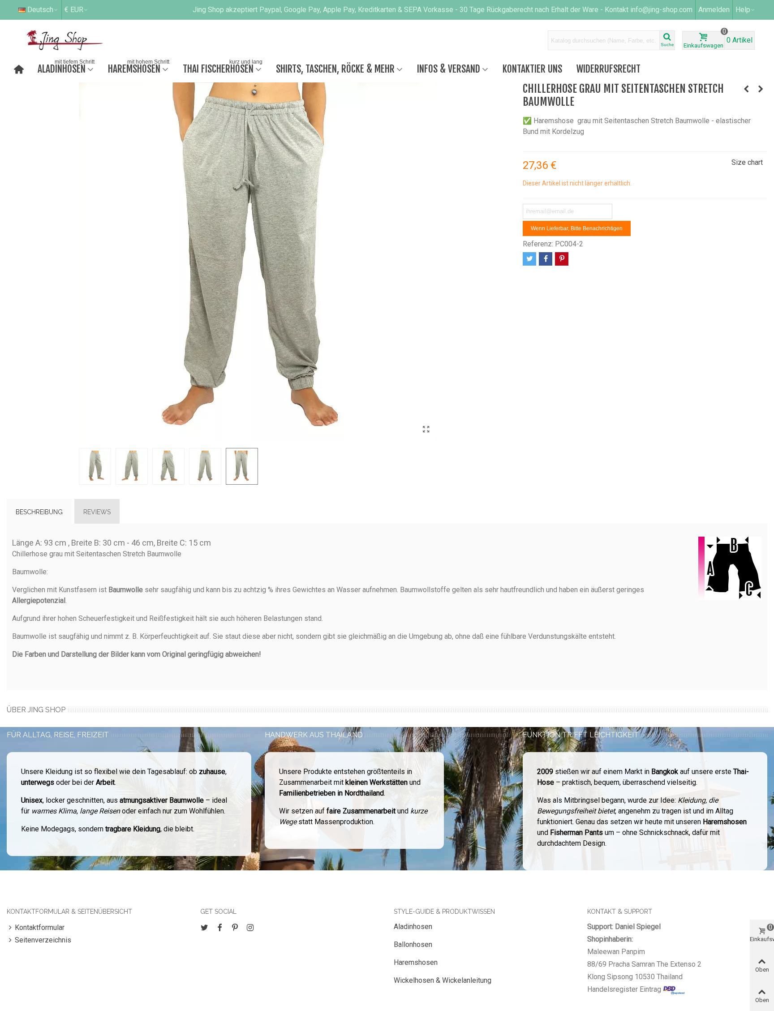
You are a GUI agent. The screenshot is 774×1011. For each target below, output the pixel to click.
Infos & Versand (448, 69)
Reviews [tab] (97, 512)
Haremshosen (138, 68)
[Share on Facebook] (545, 259)
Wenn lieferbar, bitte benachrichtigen (577, 228)
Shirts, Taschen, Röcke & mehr (335, 69)
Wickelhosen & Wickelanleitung (442, 980)
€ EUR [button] (73, 9)
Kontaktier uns (532, 69)
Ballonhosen (413, 944)
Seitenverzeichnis (43, 940)
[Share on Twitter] (529, 259)
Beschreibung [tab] (39, 512)
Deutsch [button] (40, 9)
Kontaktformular (39, 927)
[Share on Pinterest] (561, 259)
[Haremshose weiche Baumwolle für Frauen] (760, 89)
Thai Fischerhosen (222, 68)
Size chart (747, 162)
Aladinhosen (66, 68)
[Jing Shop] (75, 40)
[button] (745, 10)
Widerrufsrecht (608, 69)
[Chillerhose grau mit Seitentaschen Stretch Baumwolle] (426, 429)
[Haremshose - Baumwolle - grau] (746, 89)
